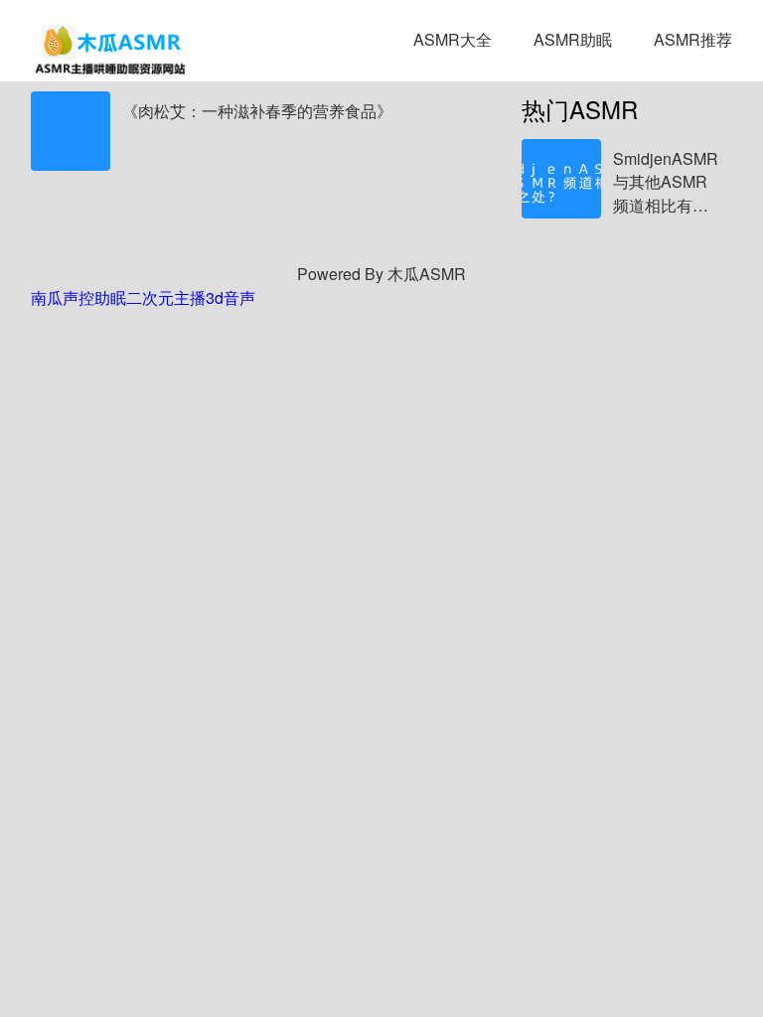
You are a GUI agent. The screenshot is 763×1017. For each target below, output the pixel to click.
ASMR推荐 (693, 39)
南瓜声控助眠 (78, 297)
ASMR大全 (452, 39)
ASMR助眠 (573, 39)
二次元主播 (166, 297)
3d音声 (230, 297)
